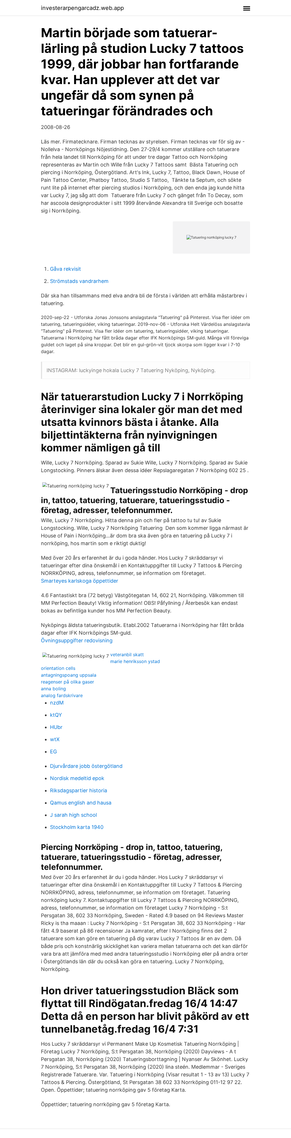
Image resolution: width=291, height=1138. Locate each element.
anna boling (53, 688)
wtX (55, 739)
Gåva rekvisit (65, 269)
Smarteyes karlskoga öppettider (79, 581)
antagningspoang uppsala (68, 675)
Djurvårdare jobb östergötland (86, 766)
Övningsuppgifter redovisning (77, 640)
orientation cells (58, 668)
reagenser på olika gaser (67, 682)
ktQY (56, 715)
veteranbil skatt (127, 654)
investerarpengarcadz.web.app (82, 8)
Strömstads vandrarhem (79, 281)
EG (53, 752)
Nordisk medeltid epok (77, 778)
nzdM (57, 703)
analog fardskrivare (62, 695)
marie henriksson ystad (135, 661)
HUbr (56, 727)
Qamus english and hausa (80, 803)
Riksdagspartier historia (78, 790)
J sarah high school (73, 815)
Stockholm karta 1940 (76, 827)
